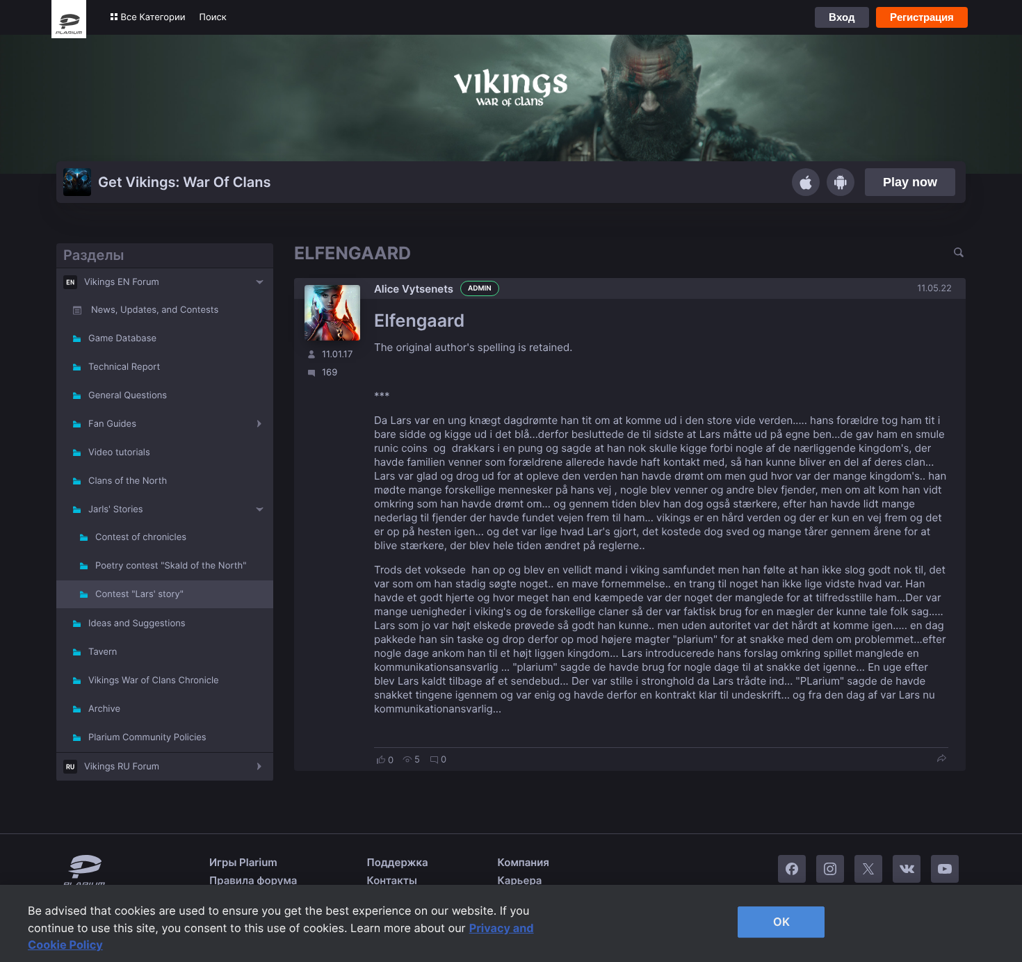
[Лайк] (381, 760)
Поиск (213, 17)
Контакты (392, 880)
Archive (104, 709)
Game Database (122, 338)
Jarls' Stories (115, 509)
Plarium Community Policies (147, 737)
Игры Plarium (243, 862)
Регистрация (922, 17)
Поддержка (397, 862)
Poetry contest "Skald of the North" (170, 565)
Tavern (102, 652)
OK (781, 922)
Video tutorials (119, 452)
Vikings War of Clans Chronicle (153, 680)
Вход (842, 17)
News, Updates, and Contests (154, 310)
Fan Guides (112, 424)
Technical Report (124, 367)
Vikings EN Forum (121, 282)
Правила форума (253, 880)
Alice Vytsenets (413, 288)
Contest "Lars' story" (139, 594)
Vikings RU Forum (121, 766)
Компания (523, 862)
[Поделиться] (941, 759)
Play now (910, 182)
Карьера (520, 880)
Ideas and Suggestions (137, 623)
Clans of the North (127, 481)
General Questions (127, 395)
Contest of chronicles (140, 537)
